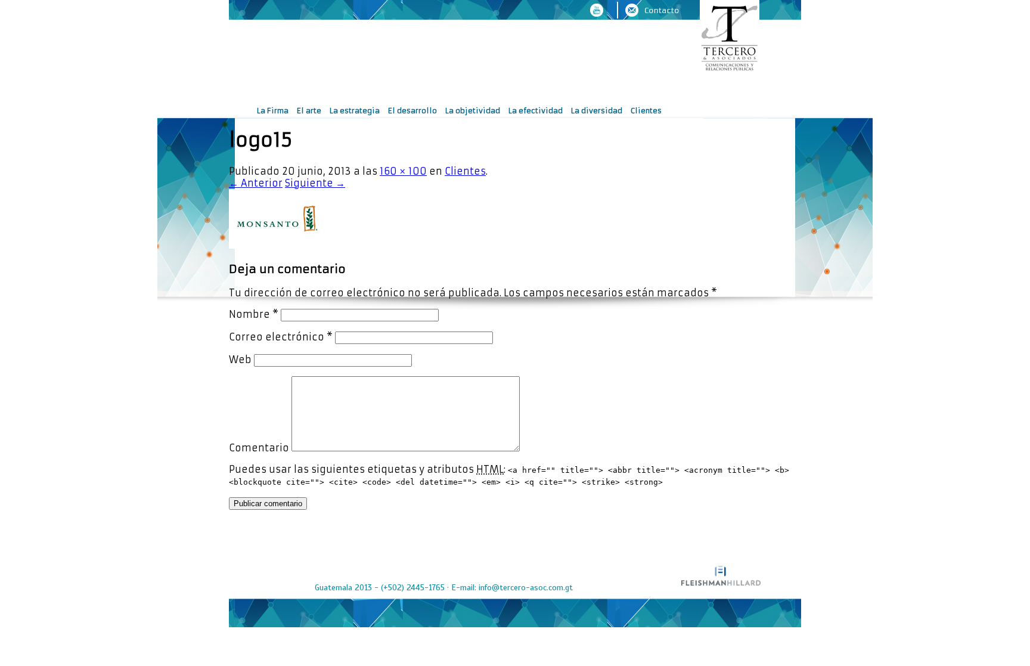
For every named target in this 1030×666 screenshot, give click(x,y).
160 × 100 (403, 171)
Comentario (259, 448)
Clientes (646, 110)
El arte (309, 110)
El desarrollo (412, 110)
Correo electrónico (281, 337)
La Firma (272, 110)
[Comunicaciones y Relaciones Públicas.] (730, 37)
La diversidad (596, 110)
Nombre (253, 314)
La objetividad (472, 110)
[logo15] (276, 245)
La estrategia (355, 110)
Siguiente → (315, 183)
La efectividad (535, 110)
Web (240, 359)
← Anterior (256, 183)
